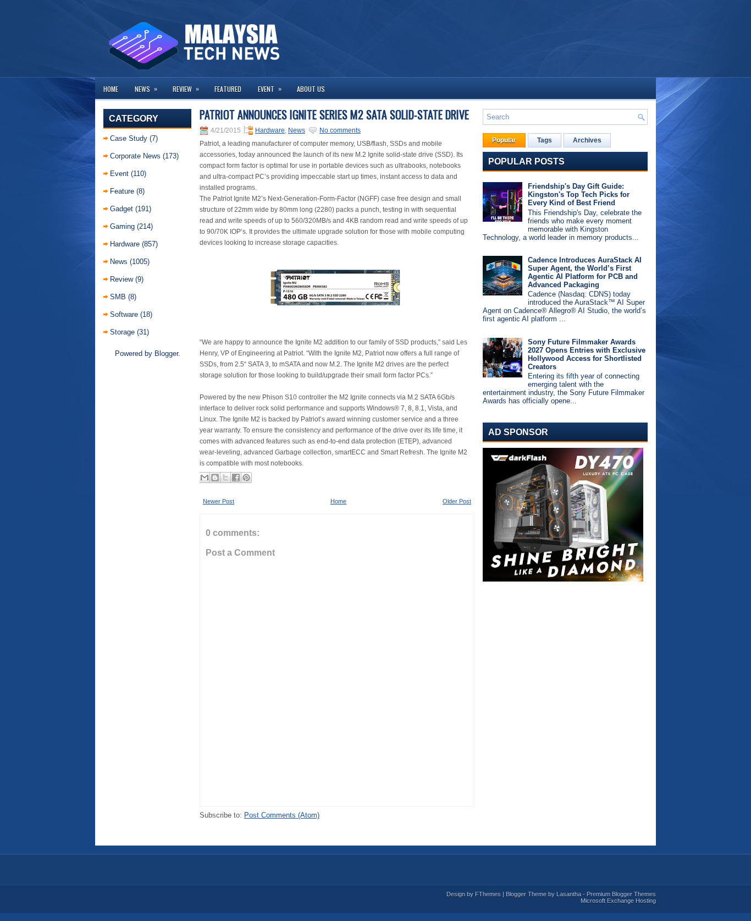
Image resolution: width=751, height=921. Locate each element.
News (146, 89)
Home (110, 89)
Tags (544, 140)
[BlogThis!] (214, 477)
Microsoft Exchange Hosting (618, 900)
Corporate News (135, 156)
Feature (122, 191)
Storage (122, 332)
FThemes (488, 894)
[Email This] (204, 477)
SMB (118, 297)
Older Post (457, 501)
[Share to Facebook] (235, 477)
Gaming (122, 226)
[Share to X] (225, 477)
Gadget (121, 209)
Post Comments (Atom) (281, 815)
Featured (227, 89)
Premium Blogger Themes (621, 894)
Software (124, 314)
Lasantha (568, 894)
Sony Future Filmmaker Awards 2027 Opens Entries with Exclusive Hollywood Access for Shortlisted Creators (586, 354)
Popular (504, 140)
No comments (340, 130)
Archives (587, 140)
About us (311, 89)
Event (269, 89)
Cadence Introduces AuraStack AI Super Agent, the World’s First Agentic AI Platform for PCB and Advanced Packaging (585, 272)
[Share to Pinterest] (246, 477)
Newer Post (218, 501)
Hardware (125, 244)
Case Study (128, 138)
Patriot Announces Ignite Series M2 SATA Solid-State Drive (334, 114)
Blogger (166, 353)
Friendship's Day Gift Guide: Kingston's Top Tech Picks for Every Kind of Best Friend (578, 194)
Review (186, 89)
